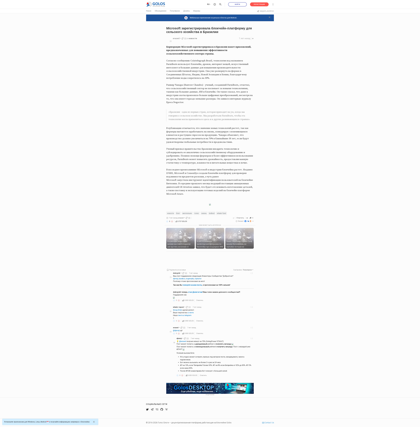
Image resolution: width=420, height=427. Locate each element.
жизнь (204, 213)
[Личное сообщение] (185, 38)
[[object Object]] (247, 218)
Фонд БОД (177, 310)
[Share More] (253, 221)
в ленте (191, 313)
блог (178, 213)
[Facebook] (245, 221)
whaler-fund (221, 213)
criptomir (198, 279)
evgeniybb (190, 279)
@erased (182, 341)
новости (193, 38)
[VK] (248, 221)
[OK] (250, 221)
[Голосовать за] (167, 221)
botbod (211, 213)
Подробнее (210, 394)
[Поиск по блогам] (220, 4)
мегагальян (187, 213)
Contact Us (269, 422)
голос (196, 213)
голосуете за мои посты (192, 285)
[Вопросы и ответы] (214, 4)
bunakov (182, 279)
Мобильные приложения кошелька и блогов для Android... (213, 18)
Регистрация (259, 4)
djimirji (175, 279)
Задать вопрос (267, 11)
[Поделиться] (234, 218)
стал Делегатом (195, 292)
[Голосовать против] (172, 221)
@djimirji (176, 330)
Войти (237, 4)
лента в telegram (184, 315)
